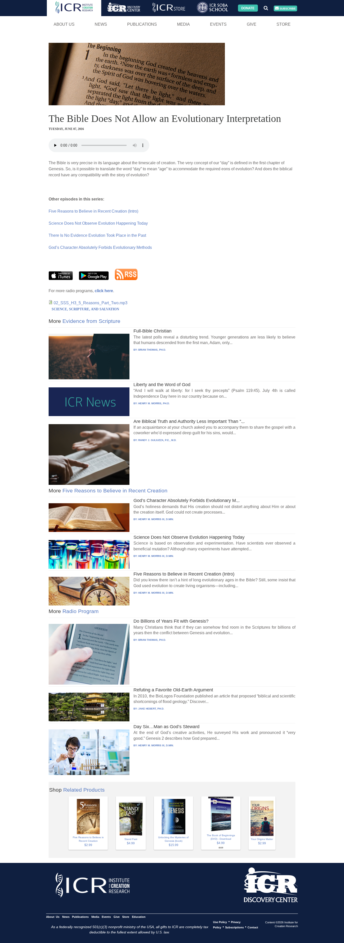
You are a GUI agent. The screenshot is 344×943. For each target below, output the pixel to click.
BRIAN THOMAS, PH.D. (152, 349)
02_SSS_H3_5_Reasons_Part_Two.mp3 (90, 303)
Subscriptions (234, 927)
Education (138, 916)
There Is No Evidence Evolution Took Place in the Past (97, 235)
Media (183, 24)
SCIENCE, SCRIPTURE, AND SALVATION (85, 309)
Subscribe (287, 8)
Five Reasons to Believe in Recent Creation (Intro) (93, 211)
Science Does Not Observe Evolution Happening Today (98, 223)
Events (218, 24)
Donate (248, 8)
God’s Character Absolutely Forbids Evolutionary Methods (100, 247)
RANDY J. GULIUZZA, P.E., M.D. (157, 440)
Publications (142, 24)
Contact (253, 927)
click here (104, 291)
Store (284, 24)
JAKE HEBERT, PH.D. (151, 708)
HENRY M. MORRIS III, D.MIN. (156, 519)
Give (251, 24)
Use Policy (220, 921)
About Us (64, 24)
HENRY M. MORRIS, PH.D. (154, 403)
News (101, 24)
